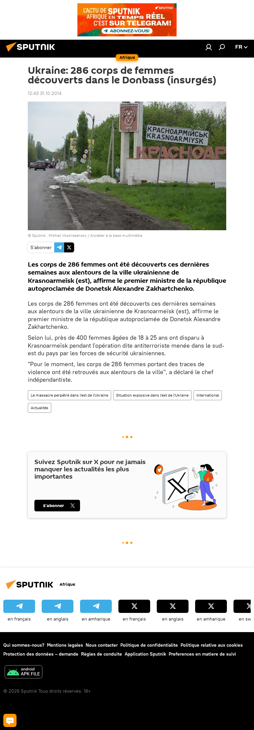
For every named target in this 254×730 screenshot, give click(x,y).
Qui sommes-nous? (23, 645)
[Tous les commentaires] (10, 720)
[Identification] (208, 47)
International (207, 395)
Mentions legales (65, 645)
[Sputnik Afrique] (32, 53)
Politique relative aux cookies (212, 645)
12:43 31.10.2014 (45, 93)
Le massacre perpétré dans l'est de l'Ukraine (69, 395)
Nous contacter (102, 645)
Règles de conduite (101, 654)
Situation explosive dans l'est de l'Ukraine (152, 395)
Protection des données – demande (40, 654)
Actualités (39, 407)
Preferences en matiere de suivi (202, 654)
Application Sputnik (145, 654)
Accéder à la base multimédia (116, 235)
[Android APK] (23, 672)
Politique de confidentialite (149, 645)
